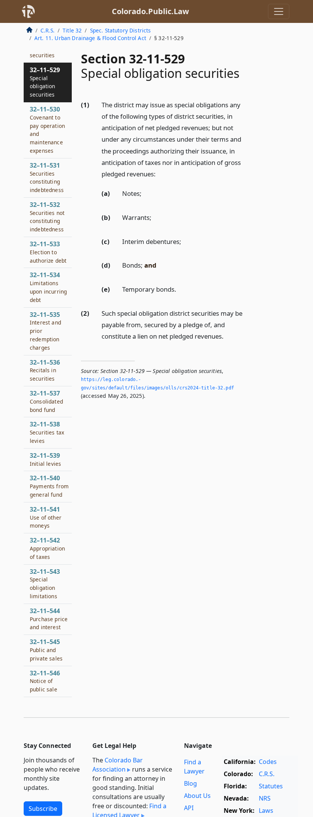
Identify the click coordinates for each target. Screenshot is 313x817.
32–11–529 (45, 82)
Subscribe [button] (43, 808)
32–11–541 (45, 517)
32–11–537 (46, 401)
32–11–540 (49, 486)
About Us (197, 795)
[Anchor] (160, 173)
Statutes (271, 786)
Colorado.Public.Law (150, 11)
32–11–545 (46, 650)
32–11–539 (45, 459)
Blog (190, 783)
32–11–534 (48, 287)
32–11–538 (47, 432)
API (189, 808)
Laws (266, 810)
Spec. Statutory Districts (120, 30)
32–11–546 (45, 681)
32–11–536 (45, 370)
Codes (268, 761)
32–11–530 (47, 129)
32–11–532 (47, 216)
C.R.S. (47, 30)
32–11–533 (48, 252)
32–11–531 (47, 177)
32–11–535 (45, 330)
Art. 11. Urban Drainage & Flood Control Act (90, 38)
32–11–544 (49, 619)
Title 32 (72, 30)
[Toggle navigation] (278, 11)
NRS (265, 798)
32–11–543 (45, 583)
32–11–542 (47, 548)
